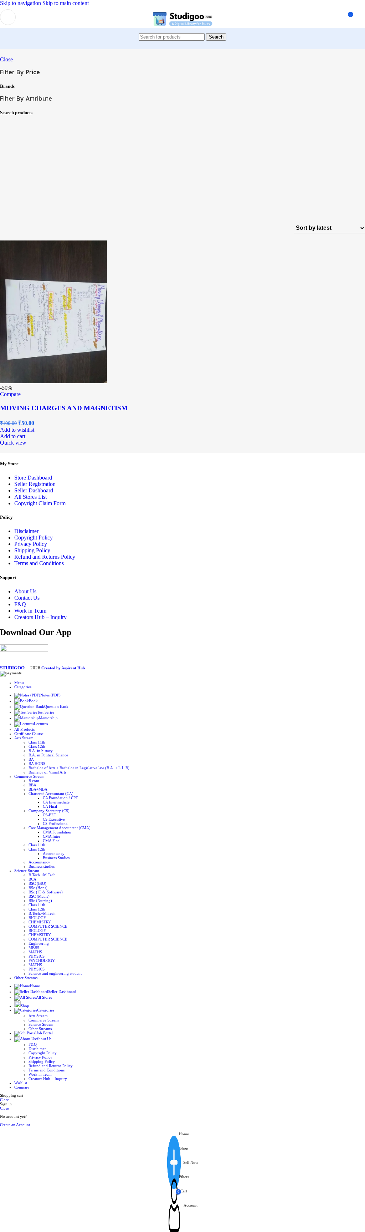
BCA (32, 879)
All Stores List (30, 497)
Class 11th (37, 742)
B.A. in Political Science (48, 755)
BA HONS (37, 763)
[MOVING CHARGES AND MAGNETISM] (53, 381)
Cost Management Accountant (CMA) (60, 828)
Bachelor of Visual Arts (47, 772)
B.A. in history (41, 751)
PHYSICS (37, 956)
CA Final (50, 806)
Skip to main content (65, 3)
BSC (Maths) (39, 896)
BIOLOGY (37, 918)
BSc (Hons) (38, 888)
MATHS (35, 952)
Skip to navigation (21, 3)
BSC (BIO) (37, 883)
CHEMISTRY (40, 922)
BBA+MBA (38, 789)
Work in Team (30, 611)
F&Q (20, 604)
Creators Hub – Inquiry (40, 617)
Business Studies (56, 858)
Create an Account (15, 1124)
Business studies (42, 866)
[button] (12, 436)
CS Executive (54, 819)
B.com (34, 781)
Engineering (39, 943)
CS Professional (55, 823)
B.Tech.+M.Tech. (43, 875)
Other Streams (40, 1028)
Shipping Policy (32, 550)
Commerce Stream (44, 1020)
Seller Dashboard (33, 490)
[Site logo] (182, 29)
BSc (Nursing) (40, 900)
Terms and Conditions (39, 563)
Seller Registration (35, 484)
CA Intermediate (56, 802)
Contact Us (27, 598)
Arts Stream (38, 1016)
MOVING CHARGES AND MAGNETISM (64, 408)
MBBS (34, 947)
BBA (32, 785)
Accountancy (54, 853)
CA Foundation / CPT (60, 798)
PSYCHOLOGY (42, 960)
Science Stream (41, 1024)
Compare (21, 1087)
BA (31, 759)
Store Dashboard (33, 478)
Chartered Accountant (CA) (51, 793)
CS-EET (49, 815)
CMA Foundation (57, 832)
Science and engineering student (55, 973)
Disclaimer (26, 531)
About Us (25, 591)
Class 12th (37, 746)
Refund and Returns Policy (44, 557)
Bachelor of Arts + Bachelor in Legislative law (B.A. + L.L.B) (79, 768)
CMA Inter (51, 836)
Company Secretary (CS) (49, 810)
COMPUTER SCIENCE (48, 926)
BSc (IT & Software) (46, 892)
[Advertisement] (182, 169)
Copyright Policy (33, 537)
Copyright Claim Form (40, 503)
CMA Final (52, 840)
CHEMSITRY (40, 935)
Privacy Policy (30, 544)
